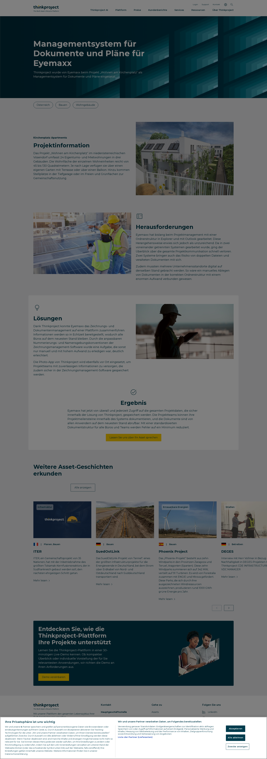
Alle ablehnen (235, 737)
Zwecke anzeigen (238, 746)
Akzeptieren (235, 728)
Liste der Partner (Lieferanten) (135, 737)
